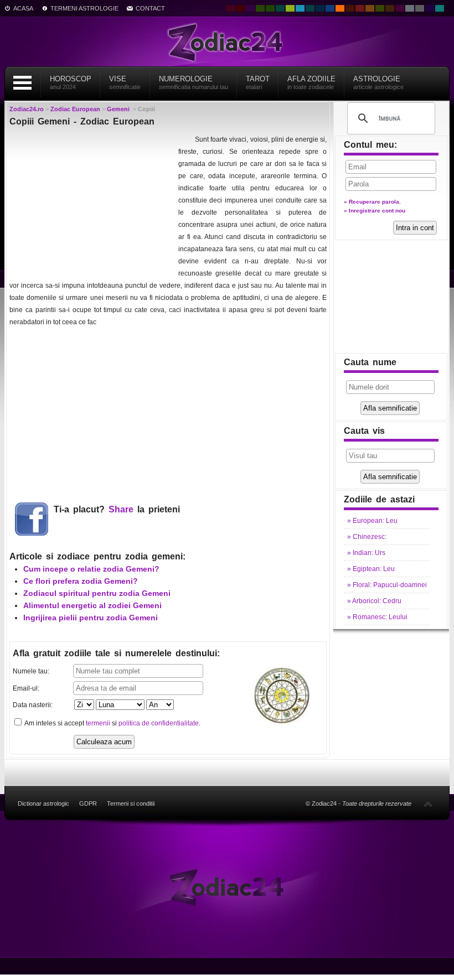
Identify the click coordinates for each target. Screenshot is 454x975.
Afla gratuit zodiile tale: (116, 653)
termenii (98, 723)
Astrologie (378, 82)
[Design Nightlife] (429, 8)
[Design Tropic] (280, 8)
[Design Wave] (439, 8)
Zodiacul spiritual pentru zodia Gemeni (97, 593)
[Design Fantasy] (399, 8)
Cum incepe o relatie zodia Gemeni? (91, 568)
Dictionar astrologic (43, 803)
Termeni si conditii (130, 803)
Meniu (22, 82)
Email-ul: (26, 688)
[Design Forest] (379, 8)
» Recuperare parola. (372, 202)
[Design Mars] (349, 8)
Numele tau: (31, 671)
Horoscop (70, 82)
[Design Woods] (270, 8)
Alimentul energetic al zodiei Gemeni (92, 605)
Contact (150, 8)
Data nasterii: (33, 705)
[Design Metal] (409, 8)
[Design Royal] (320, 8)
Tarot (258, 82)
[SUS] (428, 803)
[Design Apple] (290, 8)
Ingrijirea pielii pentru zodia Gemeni (90, 617)
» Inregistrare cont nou (374, 211)
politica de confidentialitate (158, 723)
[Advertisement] (92, 202)
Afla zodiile (311, 82)
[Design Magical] (250, 8)
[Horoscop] (227, 886)
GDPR (88, 803)
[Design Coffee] (389, 8)
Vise (125, 82)
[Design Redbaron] (240, 8)
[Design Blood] (230, 8)
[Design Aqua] (300, 8)
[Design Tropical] (310, 8)
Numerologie (193, 82)
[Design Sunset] (369, 8)
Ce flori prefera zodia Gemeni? (80, 581)
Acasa (23, 8)
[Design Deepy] (330, 8)
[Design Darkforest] (260, 8)
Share (121, 509)
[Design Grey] (419, 8)
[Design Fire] (340, 8)
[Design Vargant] (359, 8)
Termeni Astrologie (84, 8)
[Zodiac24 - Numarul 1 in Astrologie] (227, 41)
